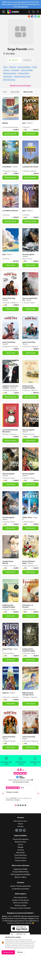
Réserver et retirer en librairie (21, 908)
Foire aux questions (20, 897)
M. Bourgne (14, 127)
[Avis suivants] (38, 793)
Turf (18, 566)
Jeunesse (20, 850)
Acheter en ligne (20, 905)
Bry (23, 259)
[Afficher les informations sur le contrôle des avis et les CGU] (32, 780)
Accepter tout (8, 952)
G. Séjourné (6, 346)
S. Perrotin (6, 127)
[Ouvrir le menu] (4, 12)
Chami (32, 303)
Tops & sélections (20, 855)
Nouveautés (20, 852)
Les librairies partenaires (20, 889)
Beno (32, 522)
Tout (5, 92)
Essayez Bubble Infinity (20, 872)
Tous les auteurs (20, 860)
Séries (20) (15, 92)
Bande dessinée (20, 842)
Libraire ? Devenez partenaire (20, 886)
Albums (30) (28, 92)
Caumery (5, 434)
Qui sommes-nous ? (20, 821)
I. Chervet (25, 697)
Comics (20, 844)
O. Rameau (30, 566)
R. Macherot (14, 390)
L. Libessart (14, 697)
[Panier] (33, 12)
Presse (20, 824)
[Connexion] (38, 12)
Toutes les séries (20, 858)
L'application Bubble (20, 869)
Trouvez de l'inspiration (21, 839)
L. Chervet (33, 697)
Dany (24, 566)
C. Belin (32, 390)
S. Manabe (6, 390)
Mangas (20, 847)
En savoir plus (23, 7)
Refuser (20, 952)
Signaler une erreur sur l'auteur (20, 85)
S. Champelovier (15, 171)
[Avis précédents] (2, 793)
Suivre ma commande (20, 903)
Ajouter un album (20, 877)
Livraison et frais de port (20, 900)
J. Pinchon (12, 434)
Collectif (33, 171)
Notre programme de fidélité (20, 874)
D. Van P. (5, 566)
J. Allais (13, 303)
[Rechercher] (29, 12)
